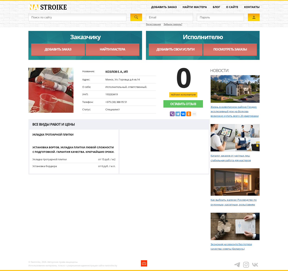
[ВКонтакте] (183, 114)
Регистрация (153, 24)
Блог (216, 7)
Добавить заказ (164, 7)
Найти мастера (195, 7)
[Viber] (172, 114)
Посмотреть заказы (230, 49)
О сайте (232, 7)
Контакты (252, 7)
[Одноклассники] (188, 114)
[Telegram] (177, 114)
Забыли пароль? (173, 24)
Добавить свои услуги (176, 49)
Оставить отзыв (183, 104)
